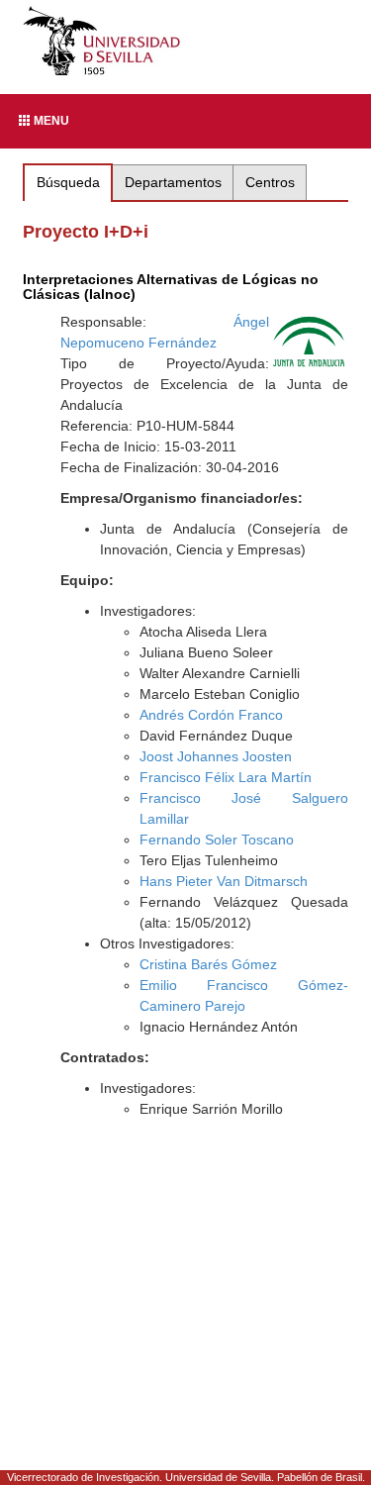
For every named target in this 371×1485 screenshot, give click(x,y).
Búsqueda (68, 182)
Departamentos (173, 182)
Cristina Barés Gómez (208, 964)
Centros (270, 182)
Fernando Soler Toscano (216, 839)
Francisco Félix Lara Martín (225, 777)
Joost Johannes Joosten (215, 756)
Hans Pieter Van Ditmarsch (223, 881)
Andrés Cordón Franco (211, 715)
